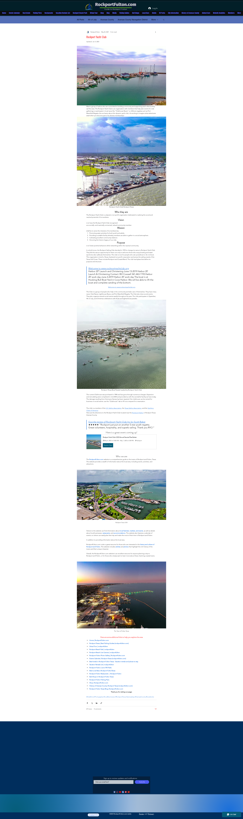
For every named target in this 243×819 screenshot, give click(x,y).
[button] (164, 20)
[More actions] (155, 32)
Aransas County (107, 19)
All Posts (80, 19)
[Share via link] (101, 703)
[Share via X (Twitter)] (92, 703)
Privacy (151, 814)
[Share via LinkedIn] (96, 703)
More (153, 19)
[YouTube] (120, 792)
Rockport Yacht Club (96, 37)
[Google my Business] (123, 792)
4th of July (92, 19)
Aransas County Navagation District (133, 19)
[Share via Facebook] (87, 703)
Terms (141, 814)
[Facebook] (114, 792)
